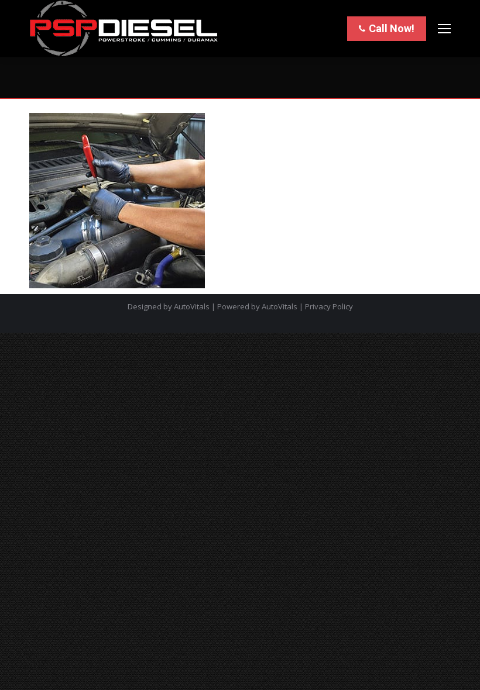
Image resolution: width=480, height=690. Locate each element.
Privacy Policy (329, 306)
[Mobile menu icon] (444, 28)
